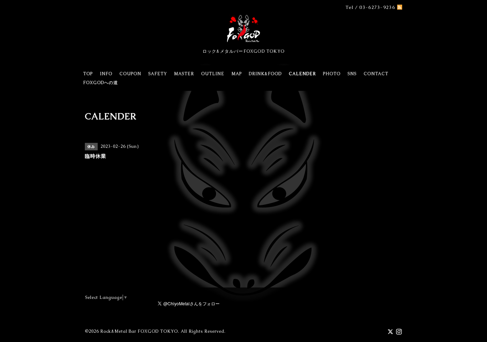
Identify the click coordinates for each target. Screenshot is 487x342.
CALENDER (302, 74)
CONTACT (376, 74)
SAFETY (157, 74)
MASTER (184, 74)
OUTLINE (212, 74)
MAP (236, 74)
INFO (106, 74)
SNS (352, 74)
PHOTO (331, 74)
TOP (88, 74)
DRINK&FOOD (265, 74)
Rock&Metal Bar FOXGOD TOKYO (139, 331)
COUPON (130, 74)
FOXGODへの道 (100, 83)
